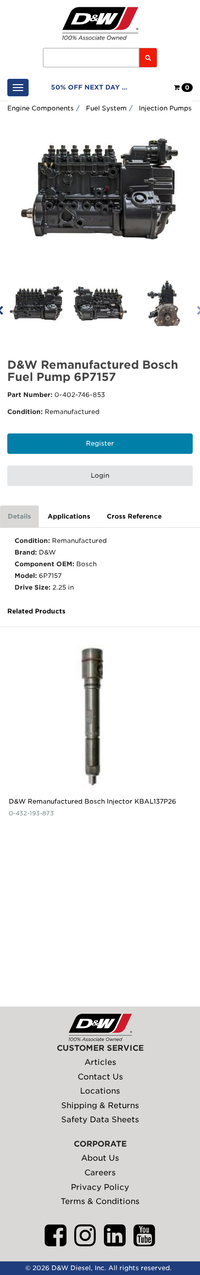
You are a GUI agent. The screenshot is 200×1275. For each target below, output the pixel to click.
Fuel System (106, 108)
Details (19, 516)
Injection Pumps (165, 108)
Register (100, 443)
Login (100, 475)
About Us (100, 1158)
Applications (69, 516)
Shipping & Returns (100, 1105)
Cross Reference (134, 516)
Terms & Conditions (100, 1201)
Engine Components (40, 108)
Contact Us (100, 1076)
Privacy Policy (100, 1187)
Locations (100, 1090)
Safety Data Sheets (100, 1119)
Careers (100, 1172)
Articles (100, 1062)
